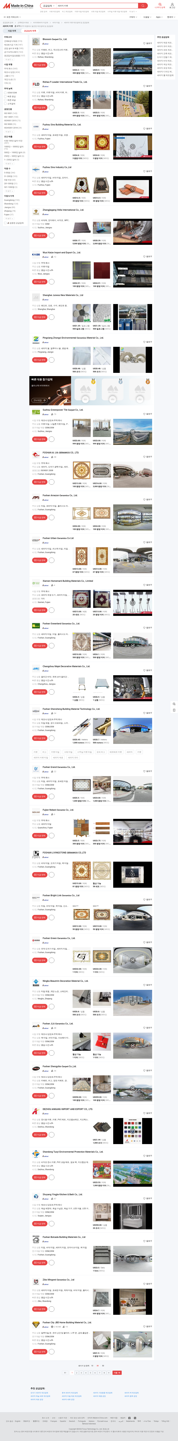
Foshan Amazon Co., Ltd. (60, 495)
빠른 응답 (11, 96)
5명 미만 (10, 179)
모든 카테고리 (13, 17)
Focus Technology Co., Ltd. (92, 1429)
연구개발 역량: (38, 224)
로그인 (172, 7)
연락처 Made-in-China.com (97, 1418)
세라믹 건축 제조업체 (166, 53)
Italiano (91, 1421)
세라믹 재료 (58, 757)
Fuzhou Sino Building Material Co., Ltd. (62, 124)
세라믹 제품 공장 (99, 1396)
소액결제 (11, 103)
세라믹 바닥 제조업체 (166, 60)
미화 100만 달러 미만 (13, 141)
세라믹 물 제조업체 (165, 75)
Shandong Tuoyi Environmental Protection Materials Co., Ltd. (73, 1151)
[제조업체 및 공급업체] (18, 6)
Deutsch (72, 1421)
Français (53, 1421)
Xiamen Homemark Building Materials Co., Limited (68, 580)
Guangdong (12, 200)
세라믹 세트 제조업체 (166, 49)
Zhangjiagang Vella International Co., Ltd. (63, 209)
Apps (158, 17)
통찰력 (122, 1418)
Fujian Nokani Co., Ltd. (58, 809)
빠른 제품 (114, 1418)
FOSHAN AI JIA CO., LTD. (61, 452)
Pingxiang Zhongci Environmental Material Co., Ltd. (73, 337)
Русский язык (102, 1421)
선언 (53, 1418)
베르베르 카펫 (116, 752)
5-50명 (9, 172)
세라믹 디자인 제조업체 (167, 71)
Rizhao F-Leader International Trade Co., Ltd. (65, 81)
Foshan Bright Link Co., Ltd (61, 895)
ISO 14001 (11, 117)
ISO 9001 (10, 113)
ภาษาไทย (147, 1421)
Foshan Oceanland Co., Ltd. (61, 623)
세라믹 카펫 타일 (41, 757)
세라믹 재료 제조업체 (166, 42)
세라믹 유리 (73, 757)
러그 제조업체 (67, 11)
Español (63, 1421)
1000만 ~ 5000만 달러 (14, 147)
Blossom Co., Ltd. (55, 39)
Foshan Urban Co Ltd (58, 538)
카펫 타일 (55, 752)
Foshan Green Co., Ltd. (59, 938)
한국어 (113, 1421)
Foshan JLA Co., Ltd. (58, 1023)
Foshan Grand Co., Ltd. (59, 767)
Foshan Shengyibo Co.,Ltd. (59, 1066)
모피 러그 (101, 752)
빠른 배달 (11, 100)
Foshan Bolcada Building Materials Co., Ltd (64, 1237)
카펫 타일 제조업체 (82, 11)
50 (103, 1366)
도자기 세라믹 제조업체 (39, 1393)
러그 (44, 752)
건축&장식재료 (13, 41)
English (17, 1421)
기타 (7, 83)
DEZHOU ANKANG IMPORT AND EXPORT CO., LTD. (68, 1109)
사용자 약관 (62, 1418)
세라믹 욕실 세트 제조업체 (40, 1396)
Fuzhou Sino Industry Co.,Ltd (57, 167)
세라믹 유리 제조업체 (166, 46)
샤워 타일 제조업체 (98, 11)
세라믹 (130, 752)
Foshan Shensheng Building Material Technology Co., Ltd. (71, 708)
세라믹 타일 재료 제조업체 (71, 1396)
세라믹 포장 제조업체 (166, 68)
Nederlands (130, 1421)
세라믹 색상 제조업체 (166, 64)
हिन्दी (139, 1421)
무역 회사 (11, 68)
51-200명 (10, 176)
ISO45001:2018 (13, 127)
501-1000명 (10, 187)
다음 (115, 1373)
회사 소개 (45, 1418)
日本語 (45, 1421)
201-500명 (10, 183)
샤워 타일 (68, 752)
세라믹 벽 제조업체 (131, 1393)
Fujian (8, 214)
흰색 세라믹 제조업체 (70, 1393)
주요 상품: (36, 49)
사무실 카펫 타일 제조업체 (117, 11)
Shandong (11, 203)
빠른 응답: (36, 53)
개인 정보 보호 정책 (77, 1418)
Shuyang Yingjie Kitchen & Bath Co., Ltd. (63, 1194)
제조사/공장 (12, 72)
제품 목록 (12, 31)
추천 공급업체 (163, 37)
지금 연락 (41, 65)
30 (98, 1366)
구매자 (132, 17)
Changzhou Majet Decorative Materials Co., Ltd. (66, 666)
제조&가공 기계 (13, 44)
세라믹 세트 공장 (68, 1399)
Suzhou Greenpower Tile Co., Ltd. (63, 409)
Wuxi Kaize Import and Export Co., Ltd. (62, 252)
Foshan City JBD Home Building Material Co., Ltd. (67, 1322)
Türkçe (156, 1421)
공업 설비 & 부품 (14, 48)
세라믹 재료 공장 (37, 1399)
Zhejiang (10, 211)
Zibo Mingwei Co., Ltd (58, 1279)
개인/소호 (10, 79)
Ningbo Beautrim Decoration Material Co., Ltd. (65, 980)
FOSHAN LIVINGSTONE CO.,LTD (64, 852)
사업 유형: (36, 263)
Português (82, 1421)
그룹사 (9, 75)
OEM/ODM (12, 92)
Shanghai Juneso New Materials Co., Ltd (63, 295)
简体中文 (26, 1421)
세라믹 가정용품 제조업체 (102, 1393)
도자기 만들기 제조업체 (167, 57)
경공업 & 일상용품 (14, 55)
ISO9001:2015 (12, 120)
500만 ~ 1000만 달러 (14, 152)
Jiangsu (9, 207)
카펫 (36, 752)
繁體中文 (36, 1421)
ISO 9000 (10, 124)
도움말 (146, 17)
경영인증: (36, 470)
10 (92, 1366)
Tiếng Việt (165, 1421)
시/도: (34, 57)
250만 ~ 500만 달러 (14, 156)
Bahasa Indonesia (89, 1423)
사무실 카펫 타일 (84, 752)
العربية (121, 1421)
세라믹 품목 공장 (130, 1396)
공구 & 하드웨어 (13, 52)
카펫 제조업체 (54, 11)
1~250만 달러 (11, 159)
